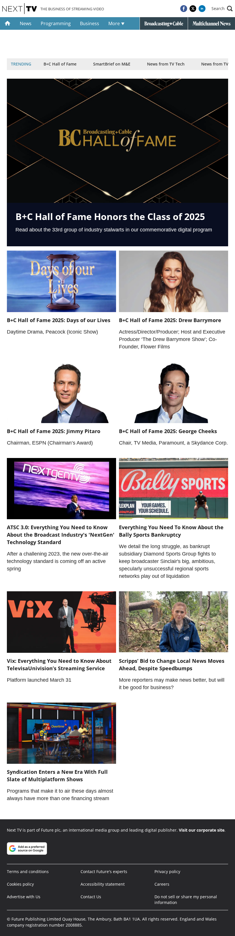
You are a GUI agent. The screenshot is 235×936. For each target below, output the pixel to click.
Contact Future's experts (104, 871)
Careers (161, 884)
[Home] (7, 23)
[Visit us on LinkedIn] (202, 8)
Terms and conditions (28, 871)
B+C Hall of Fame (60, 64)
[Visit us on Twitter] (192, 8)
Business (89, 23)
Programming (56, 23)
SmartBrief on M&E (111, 64)
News (26, 23)
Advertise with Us (23, 896)
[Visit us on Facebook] (183, 8)
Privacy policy (167, 871)
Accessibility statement (103, 884)
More (114, 23)
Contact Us (91, 896)
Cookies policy (20, 884)
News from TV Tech (166, 64)
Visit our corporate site (201, 830)
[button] (222, 8)
